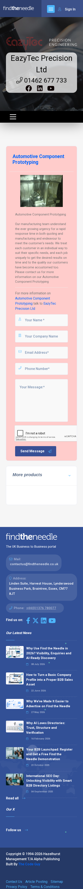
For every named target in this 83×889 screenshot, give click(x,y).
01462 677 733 (45, 80)
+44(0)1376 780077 (41, 608)
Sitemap (57, 882)
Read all (12, 798)
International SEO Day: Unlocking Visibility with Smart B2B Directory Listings (49, 780)
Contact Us (14, 882)
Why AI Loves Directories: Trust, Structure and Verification (45, 728)
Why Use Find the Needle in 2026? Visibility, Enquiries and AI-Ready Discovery (48, 653)
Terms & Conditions (45, 887)
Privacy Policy (16, 887)
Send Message (32, 451)
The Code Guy (29, 864)
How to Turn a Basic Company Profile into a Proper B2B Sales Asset (49, 679)
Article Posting (36, 882)
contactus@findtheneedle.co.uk (34, 564)
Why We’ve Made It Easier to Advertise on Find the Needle (48, 703)
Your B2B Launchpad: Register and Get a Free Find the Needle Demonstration (49, 754)
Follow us (14, 830)
